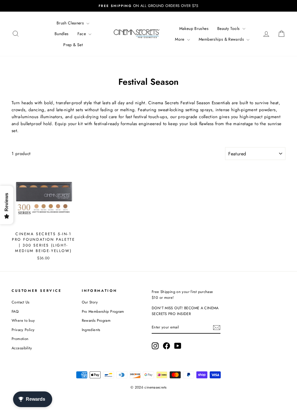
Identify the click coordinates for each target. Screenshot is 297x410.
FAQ (15, 311)
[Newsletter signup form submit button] (216, 327)
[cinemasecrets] (136, 34)
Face (82, 34)
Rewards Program (96, 320)
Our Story (90, 302)
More (180, 39)
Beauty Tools (229, 28)
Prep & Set (73, 45)
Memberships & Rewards (222, 39)
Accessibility (22, 348)
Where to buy (23, 320)
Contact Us (21, 302)
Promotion (20, 338)
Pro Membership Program (103, 311)
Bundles (62, 34)
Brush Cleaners (71, 23)
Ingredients (91, 329)
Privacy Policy (23, 329)
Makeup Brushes (194, 28)
